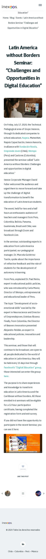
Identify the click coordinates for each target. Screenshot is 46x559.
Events (19, 18)
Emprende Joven (12, 151)
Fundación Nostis (28, 146)
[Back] (23, 493)
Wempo (32, 151)
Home (5, 18)
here (6, 376)
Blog (12, 18)
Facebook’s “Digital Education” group (22, 367)
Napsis (25, 137)
